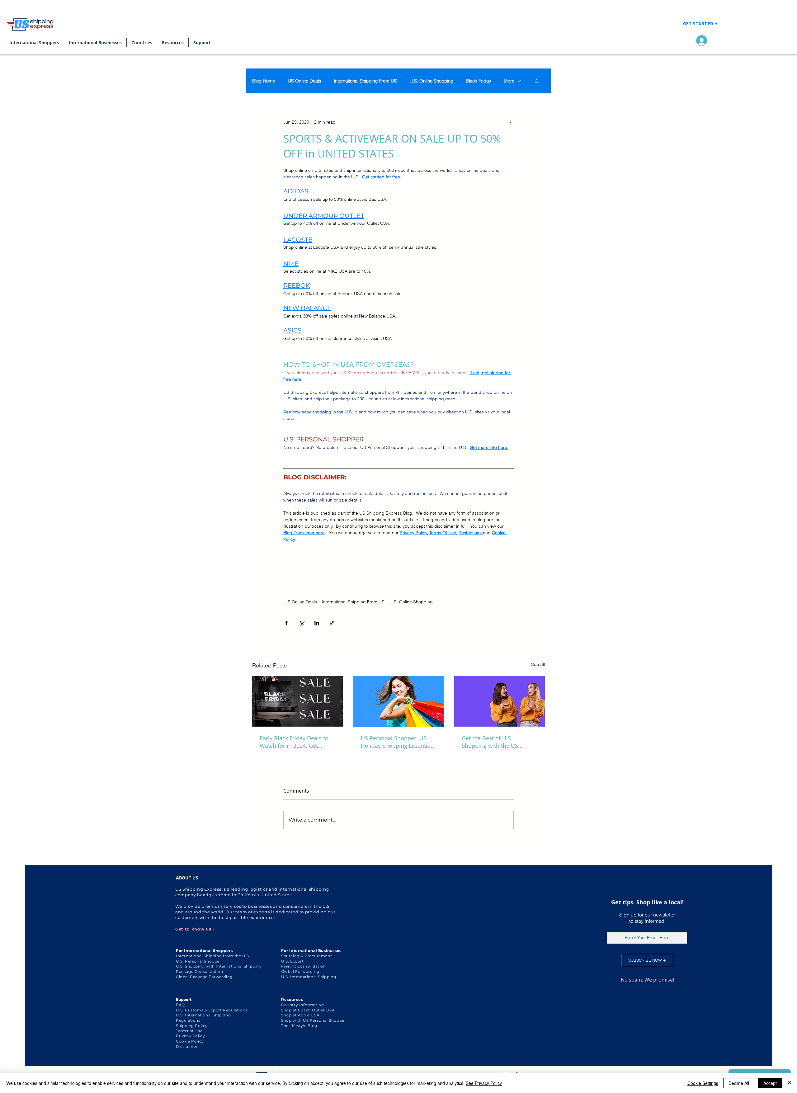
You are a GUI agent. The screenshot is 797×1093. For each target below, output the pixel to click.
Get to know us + (195, 928)
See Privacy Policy (484, 1083)
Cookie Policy (190, 1041)
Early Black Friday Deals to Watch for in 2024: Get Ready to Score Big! (294, 741)
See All (538, 664)
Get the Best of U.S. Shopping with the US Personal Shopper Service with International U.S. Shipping (495, 741)
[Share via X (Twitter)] (301, 623)
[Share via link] (332, 623)
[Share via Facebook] (286, 623)
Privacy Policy (190, 1036)
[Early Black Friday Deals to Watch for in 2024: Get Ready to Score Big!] (297, 701)
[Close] (789, 1083)
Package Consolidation (199, 971)
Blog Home (263, 81)
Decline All (739, 1083)
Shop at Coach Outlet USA (308, 1010)
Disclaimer (187, 1046)
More (509, 81)
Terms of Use (189, 1031)
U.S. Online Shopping (431, 81)
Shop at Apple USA (300, 1015)
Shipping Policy (192, 1025)
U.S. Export (292, 961)
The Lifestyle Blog (299, 1025)
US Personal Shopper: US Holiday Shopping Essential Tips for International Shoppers (396, 741)
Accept (770, 1083)
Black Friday (478, 81)
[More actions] (510, 122)
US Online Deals (304, 81)
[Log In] (700, 40)
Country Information (302, 1004)
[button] (537, 80)
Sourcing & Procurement (306, 956)
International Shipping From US (365, 81)
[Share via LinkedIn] (317, 623)
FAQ (180, 1004)
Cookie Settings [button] (702, 1083)
